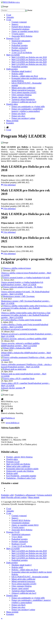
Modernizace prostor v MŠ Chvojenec (17, 301)
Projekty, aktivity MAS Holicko (19, 457)
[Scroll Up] (1, 619)
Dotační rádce (12, 104)
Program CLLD (13, 38)
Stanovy (15, 24)
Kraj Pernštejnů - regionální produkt (21, 476)
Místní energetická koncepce (23, 90)
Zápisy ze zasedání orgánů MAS (25, 31)
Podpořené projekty (20, 45)
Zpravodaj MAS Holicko (22, 36)
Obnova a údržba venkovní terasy (15, 273)
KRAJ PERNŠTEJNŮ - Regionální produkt (30, 577)
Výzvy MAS (17, 43)
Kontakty (10, 123)
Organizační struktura (20, 29)
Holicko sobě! (17, 74)
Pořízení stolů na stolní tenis (12, 374)
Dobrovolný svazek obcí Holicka (20, 471)
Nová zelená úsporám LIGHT (24, 92)
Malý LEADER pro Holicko (18, 464)
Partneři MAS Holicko (21, 27)
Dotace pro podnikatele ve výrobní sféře (28, 106)
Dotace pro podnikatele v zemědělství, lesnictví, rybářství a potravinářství (27, 110)
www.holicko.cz (12, 423)
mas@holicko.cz (8, 418)
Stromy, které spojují (20, 97)
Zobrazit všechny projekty (12, 388)
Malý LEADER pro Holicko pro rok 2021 (29, 64)
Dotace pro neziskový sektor (23, 118)
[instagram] (7, 490)
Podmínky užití (7, 495)
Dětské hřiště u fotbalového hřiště (15, 353)
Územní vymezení (19, 22)
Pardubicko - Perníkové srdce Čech (21, 478)
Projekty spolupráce (20, 48)
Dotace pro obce (18, 116)
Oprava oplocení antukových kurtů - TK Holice (20, 292)
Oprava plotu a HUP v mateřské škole (16, 383)
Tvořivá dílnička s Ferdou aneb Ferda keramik (20, 324)
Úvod (8, 15)
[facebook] (7, 488)
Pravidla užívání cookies (17, 497)
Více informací (9, 185)
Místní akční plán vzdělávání (23, 88)
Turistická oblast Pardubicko (23, 99)
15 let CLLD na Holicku (22, 52)
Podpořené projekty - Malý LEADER (20, 284)
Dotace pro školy (19, 113)
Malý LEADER (13, 55)
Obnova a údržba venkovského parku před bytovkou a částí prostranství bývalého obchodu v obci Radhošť (25, 314)
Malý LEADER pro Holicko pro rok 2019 (29, 59)
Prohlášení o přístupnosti (25, 495)
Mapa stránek (33, 497)
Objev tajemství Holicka (22, 95)
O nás (8, 20)
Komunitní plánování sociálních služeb (22, 469)
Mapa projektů (12, 121)
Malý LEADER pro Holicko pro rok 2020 (29, 62)
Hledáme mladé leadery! (22, 71)
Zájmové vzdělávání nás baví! (24, 102)
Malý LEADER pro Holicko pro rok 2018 (29, 57)
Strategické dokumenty (21, 41)
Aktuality (10, 17)
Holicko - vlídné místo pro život (25, 76)
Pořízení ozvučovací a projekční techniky (18, 334)
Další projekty (12, 69)
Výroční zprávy (18, 34)
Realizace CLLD (19, 50)
